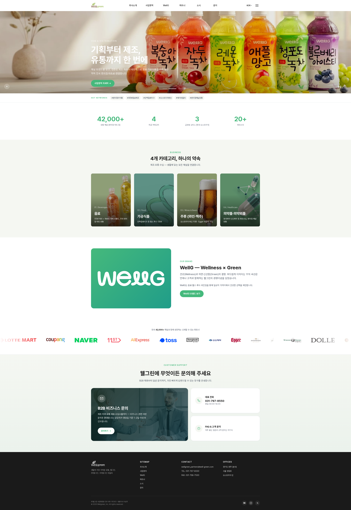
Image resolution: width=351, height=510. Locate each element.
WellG (166, 5)
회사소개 (133, 5)
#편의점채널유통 (196, 98)
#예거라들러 (181, 98)
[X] (257, 503)
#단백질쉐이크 (149, 98)
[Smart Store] (244, 503)
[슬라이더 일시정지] (6, 86)
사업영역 (149, 5)
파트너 (182, 5)
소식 (199, 5)
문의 (215, 5)
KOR (248, 5)
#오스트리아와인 (165, 98)
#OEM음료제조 (133, 98)
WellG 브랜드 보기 (191, 293)
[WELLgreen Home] (97, 5)
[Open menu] (257, 5)
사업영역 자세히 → (102, 83)
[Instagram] (250, 503)
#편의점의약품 (117, 98)
